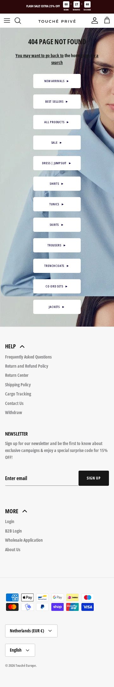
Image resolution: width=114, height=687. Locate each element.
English (16, 650)
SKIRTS (57, 224)
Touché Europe (26, 665)
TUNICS (56, 204)
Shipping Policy (18, 385)
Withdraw (13, 412)
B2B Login (13, 531)
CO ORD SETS (57, 286)
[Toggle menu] (7, 20)
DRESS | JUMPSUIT (57, 163)
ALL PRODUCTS (57, 122)
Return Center (16, 375)
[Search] (21, 20)
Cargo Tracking (18, 394)
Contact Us (14, 403)
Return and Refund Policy (26, 366)
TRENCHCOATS (56, 265)
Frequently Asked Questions (28, 357)
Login (9, 521)
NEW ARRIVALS (57, 81)
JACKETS (57, 306)
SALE (57, 142)
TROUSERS (57, 245)
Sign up (94, 478)
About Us (12, 549)
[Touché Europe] (57, 21)
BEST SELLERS (57, 101)
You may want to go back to (40, 55)
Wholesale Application (24, 540)
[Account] (93, 20)
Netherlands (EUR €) (27, 631)
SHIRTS (57, 183)
